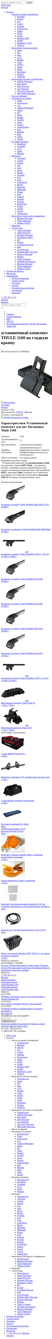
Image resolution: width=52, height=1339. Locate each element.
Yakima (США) (24, 223)
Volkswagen (22, 213)
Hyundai (20, 175)
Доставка (16, 283)
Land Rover (22, 182)
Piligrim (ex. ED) (24, 43)
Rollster (20, 60)
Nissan (20, 192)
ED (18, 113)
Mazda (20, 185)
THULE (20, 45)
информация (12, 276)
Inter (19, 55)
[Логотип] (6, 5)
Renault (20, 201)
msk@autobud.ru (8, 980)
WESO (20, 65)
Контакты (16, 293)
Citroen (20, 161)
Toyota (20, 211)
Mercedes (21, 187)
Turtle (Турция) (24, 259)
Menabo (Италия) (25, 218)
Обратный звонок (9, 982)
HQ (18, 53)
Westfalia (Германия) (26, 261)
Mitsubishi (21, 189)
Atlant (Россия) (23, 233)
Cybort (20, 24)
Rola (19, 134)
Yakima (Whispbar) (25, 108)
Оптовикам (17, 290)
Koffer (20, 36)
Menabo (20, 132)
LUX (19, 57)
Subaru (20, 206)
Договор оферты (8, 1026)
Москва (4, 300)
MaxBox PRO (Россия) (27, 252)
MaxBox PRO (23, 38)
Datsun (20, 163)
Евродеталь (22, 29)
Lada (19, 180)
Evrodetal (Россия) (25, 245)
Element (20, 26)
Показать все (23, 1043)
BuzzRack (21, 72)
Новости (46, 968)
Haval (19, 170)
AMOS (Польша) (24, 81)
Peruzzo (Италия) (24, 254)
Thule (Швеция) (24, 221)
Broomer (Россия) (25, 235)
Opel (19, 194)
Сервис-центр (18, 281)
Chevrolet (21, 158)
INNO (20, 33)
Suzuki (20, 139)
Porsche (20, 199)
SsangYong (22, 204)
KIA (19, 177)
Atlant (19, 31)
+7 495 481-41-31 (8, 297)
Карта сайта (22, 1026)
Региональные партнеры (23, 288)
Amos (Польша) (24, 230)
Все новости (6, 1013)
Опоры (20, 125)
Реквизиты (6, 970)
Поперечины (23, 127)
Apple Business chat (9, 984)
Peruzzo (20, 74)
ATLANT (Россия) (25, 91)
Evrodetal (21, 146)
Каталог (5, 965)
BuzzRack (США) (25, 237)
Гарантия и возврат (20, 970)
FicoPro (20, 120)
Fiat (18, 165)
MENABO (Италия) (26, 93)
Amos (19, 50)
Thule (19, 69)
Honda (20, 173)
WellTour (21, 77)
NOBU (20, 41)
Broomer (21, 17)
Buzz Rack (21, 84)
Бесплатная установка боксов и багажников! (21, 1004)
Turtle (19, 62)
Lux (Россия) (23, 89)
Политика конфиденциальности (15, 1024)
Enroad (20, 19)
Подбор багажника (15, 271)
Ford (19, 168)
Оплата (15, 285)
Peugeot (20, 197)
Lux (19, 21)
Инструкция (9, 402)
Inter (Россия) (23, 86)
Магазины (11, 273)
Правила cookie (38, 1024)
